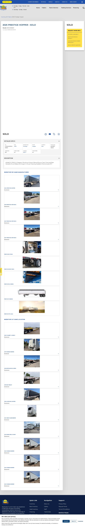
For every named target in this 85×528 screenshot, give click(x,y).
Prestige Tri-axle (8, 313)
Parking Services (66, 7)
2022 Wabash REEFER (9, 451)
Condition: (43, 144)
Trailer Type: (53, 144)
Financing (76, 7)
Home (38, 7)
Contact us (64, 1)
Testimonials (47, 512)
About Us (57, 1)
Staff (45, 509)
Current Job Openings (33, 1)
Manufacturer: (25, 144)
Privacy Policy (62, 504)
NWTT (24, 152)
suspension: (7, 150)
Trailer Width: (34, 150)
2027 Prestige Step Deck (10, 221)
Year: (15, 144)
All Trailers (9, 17)
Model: (33, 144)
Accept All (66, 521)
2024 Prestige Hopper (9, 188)
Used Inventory (34, 509)
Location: (25, 150)
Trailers (44, 7)
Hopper (34, 146)
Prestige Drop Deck (9, 269)
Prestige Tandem (8, 299)
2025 (15, 146)
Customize (80, 521)
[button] (82, 2)
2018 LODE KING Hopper (9, 401)
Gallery (46, 506)
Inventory (3, 17)
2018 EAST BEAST (8, 384)
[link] (46, 134)
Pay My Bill (43, 1)
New (43, 146)
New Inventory (34, 506)
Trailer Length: (16, 150)
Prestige (25, 146)
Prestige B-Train (8, 254)
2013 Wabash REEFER (9, 351)
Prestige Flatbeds (8, 284)
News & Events (73, 1)
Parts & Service (53, 7)
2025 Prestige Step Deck (10, 204)
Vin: (5, 144)
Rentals (50, 1)
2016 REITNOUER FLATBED (10, 368)
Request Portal (63, 506)
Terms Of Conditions (64, 509)
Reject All (74, 521)
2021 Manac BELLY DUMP (10, 434)
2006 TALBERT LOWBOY (9, 335)
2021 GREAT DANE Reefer (10, 417)
